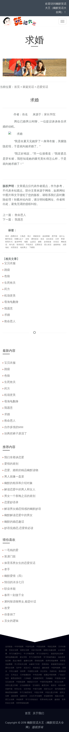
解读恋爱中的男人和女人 (19, 489)
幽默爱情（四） (14, 576)
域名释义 (23, 247)
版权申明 (18, 241)
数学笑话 (8, 239)
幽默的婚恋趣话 (14, 522)
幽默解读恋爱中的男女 (18, 515)
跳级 (7, 270)
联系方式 (9, 241)
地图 (26, 241)
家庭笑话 (28, 87)
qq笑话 (33, 241)
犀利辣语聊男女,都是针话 (20, 602)
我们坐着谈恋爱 (14, 457)
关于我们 (38, 713)
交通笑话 (38, 244)
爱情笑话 (34, 239)
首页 (17, 87)
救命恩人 (20, 215)
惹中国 (54, 236)
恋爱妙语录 (11, 502)
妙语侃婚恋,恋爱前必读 (18, 528)
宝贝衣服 (10, 263)
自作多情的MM (13, 427)
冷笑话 (56, 241)
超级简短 (57, 244)
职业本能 (10, 589)
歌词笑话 (20, 244)
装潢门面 (10, 556)
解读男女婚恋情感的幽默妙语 (22, 509)
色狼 (7, 276)
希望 (63, 239)
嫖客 (40, 241)
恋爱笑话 (42, 87)
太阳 (64, 244)
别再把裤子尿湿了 (15, 433)
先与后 (12, 244)
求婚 (7, 315)
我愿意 (19, 219)
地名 (7, 247)
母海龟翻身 (11, 302)
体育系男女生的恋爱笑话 (19, 563)
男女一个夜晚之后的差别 (19, 496)
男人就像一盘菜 (14, 476)
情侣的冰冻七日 (14, 582)
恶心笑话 (47, 244)
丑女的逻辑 (11, 621)
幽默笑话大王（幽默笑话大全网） (45, 725)
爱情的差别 (11, 464)
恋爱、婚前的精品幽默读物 (21, 470)
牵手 (7, 569)
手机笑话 (29, 244)
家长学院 (49, 114)
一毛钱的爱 (11, 550)
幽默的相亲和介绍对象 (18, 483)
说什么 (62, 236)
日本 (57, 239)
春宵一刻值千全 (14, 595)
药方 (7, 289)
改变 (7, 608)
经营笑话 (14, 247)
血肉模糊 (46, 236)
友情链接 (47, 241)
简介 (29, 236)
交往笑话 (49, 239)
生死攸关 (10, 283)
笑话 (7, 236)
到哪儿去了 (19, 239)
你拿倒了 (10, 614)
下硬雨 (32, 247)
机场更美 (10, 296)
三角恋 (22, 236)
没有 (27, 239)
